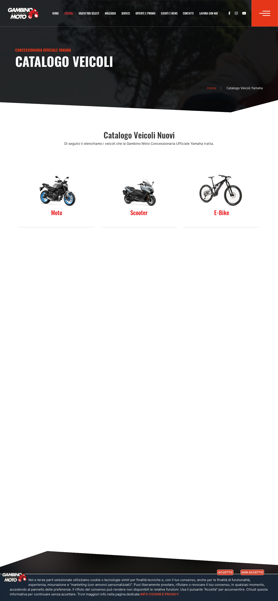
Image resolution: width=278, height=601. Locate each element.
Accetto (225, 572)
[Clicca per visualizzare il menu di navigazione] (265, 13)
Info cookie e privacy (159, 594)
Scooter (139, 212)
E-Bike (221, 212)
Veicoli (69, 13)
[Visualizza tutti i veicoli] (56, 190)
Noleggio (110, 13)
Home (55, 13)
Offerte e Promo (145, 13)
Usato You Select (89, 13)
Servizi (125, 13)
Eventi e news (169, 13)
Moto (56, 212)
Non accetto (252, 572)
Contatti (188, 13)
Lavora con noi (208, 13)
